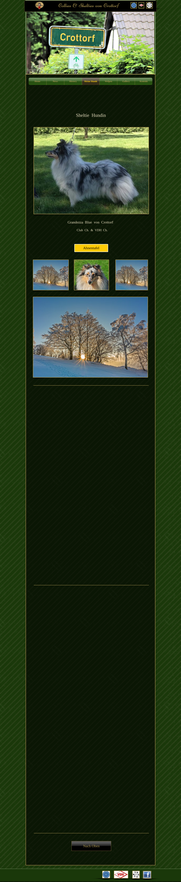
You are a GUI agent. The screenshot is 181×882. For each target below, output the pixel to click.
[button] (103, 39)
